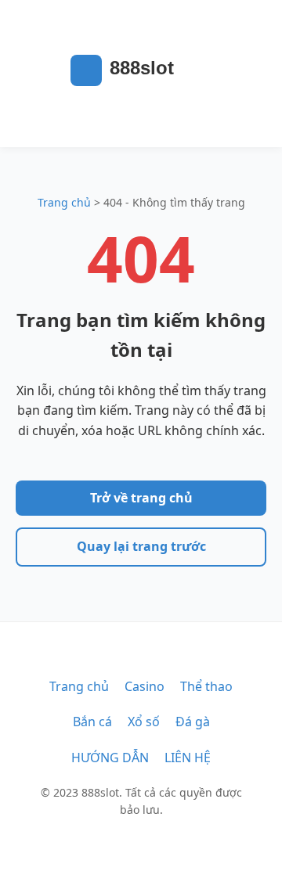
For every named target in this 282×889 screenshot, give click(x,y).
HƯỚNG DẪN (110, 757)
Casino (144, 686)
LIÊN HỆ (187, 757)
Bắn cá (92, 721)
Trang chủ (64, 202)
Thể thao (206, 686)
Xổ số (144, 721)
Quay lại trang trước (141, 546)
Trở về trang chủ (141, 497)
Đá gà (192, 721)
